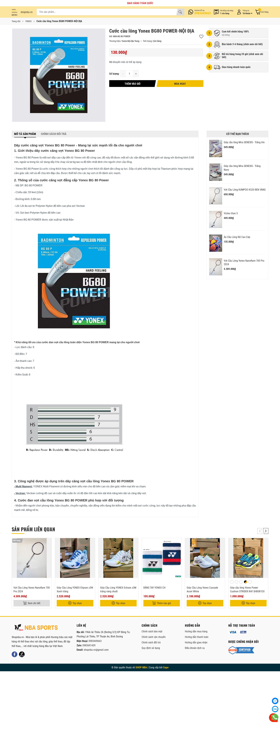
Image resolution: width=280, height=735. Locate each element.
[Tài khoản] (244, 12)
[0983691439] (275, 717)
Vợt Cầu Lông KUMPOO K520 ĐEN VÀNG (245, 189)
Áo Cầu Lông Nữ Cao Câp (237, 237)
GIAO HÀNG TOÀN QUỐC (140, 3)
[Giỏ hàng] (261, 12)
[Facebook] (14, 654)
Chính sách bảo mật (152, 631)
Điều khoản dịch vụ (195, 648)
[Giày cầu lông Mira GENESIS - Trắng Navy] (215, 172)
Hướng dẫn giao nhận (196, 642)
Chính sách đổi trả (151, 642)
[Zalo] (275, 709)
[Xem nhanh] (49, 543)
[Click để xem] (59, 75)
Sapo (166, 667)
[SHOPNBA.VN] (36, 627)
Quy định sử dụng (151, 648)
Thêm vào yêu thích (201, 37)
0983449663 (95, 641)
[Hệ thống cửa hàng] (223, 12)
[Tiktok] (22, 654)
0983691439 (88, 645)
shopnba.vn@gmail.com (96, 649)
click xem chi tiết (253, 44)
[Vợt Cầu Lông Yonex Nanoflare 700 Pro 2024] (215, 267)
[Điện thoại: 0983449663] (199, 12)
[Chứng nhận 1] (241, 650)
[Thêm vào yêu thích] (49, 549)
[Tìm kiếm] (180, 12)
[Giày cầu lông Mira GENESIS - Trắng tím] (215, 148)
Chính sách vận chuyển (154, 637)
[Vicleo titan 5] (215, 219)
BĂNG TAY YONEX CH (154, 587)
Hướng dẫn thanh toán (196, 637)
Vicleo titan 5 (231, 213)
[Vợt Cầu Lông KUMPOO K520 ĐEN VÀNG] (215, 196)
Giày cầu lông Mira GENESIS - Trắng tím (244, 142)
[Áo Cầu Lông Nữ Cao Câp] (215, 243)
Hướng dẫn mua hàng (196, 631)
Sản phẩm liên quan (33, 529)
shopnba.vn (27, 12)
